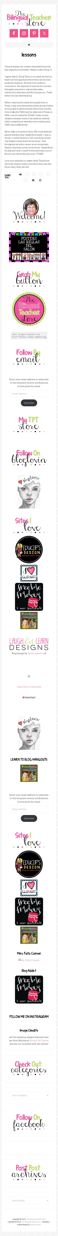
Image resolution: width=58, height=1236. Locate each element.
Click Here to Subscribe (29, 686)
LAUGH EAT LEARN (35, 1224)
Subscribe (29, 402)
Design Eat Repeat (39, 1040)
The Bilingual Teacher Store (29, 18)
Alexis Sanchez (36, 653)
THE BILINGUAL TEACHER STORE (31, 1222)
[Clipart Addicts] (29, 581)
